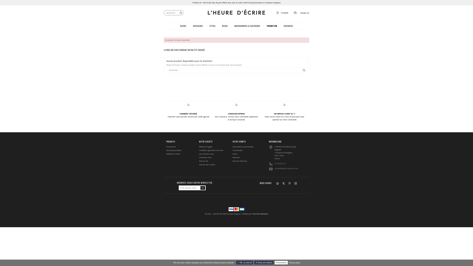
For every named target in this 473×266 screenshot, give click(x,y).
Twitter (280, 184)
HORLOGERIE (198, 26)
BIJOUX (225, 26)
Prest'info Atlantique (260, 214)
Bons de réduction (240, 161)
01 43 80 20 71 (280, 163)
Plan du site (203, 161)
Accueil (183, 26)
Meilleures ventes (173, 154)
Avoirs (235, 154)
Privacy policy (294, 263)
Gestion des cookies (207, 164)
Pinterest (286, 184)
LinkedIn (298, 184)
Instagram (292, 184)
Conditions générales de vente (211, 150)
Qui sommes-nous (206, 154)
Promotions (171, 147)
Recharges (288, 26)
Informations (275, 141)
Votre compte (239, 141)
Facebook (274, 184)
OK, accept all (245, 263)
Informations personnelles (243, 147)
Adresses (236, 157)
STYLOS (212, 26)
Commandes (238, 150)
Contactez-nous (205, 157)
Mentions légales (206, 147)
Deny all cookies (264, 263)
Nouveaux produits (173, 150)
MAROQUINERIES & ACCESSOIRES (247, 26)
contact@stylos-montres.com (286, 168)
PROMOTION (272, 26)
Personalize (281, 263)
